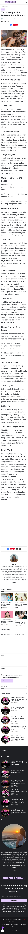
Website (3, 668)
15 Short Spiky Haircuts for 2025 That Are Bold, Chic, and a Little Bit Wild (19, 699)
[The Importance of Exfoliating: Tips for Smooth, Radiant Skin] (21, 615)
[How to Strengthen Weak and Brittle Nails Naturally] (7, 614)
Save (16, 25)
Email (3, 662)
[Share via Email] (17, 549)
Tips (7, 6)
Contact (14, 926)
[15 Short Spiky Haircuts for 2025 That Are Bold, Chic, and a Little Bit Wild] (5, 701)
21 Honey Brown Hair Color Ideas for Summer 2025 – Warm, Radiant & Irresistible (18, 810)
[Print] (20, 549)
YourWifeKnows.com (14, 921)
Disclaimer (16, 924)
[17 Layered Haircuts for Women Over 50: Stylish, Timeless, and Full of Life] (5, 739)
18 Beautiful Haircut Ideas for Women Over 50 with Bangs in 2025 (19, 728)
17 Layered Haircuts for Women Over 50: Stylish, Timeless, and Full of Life (17, 737)
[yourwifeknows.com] (10, 2)
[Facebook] (11, 25)
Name (3, 655)
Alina (4, 19)
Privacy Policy (23, 924)
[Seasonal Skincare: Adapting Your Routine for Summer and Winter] (21, 597)
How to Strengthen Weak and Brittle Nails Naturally (7, 621)
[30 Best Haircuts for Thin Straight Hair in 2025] (5, 710)
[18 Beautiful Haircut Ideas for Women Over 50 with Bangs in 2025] (5, 730)
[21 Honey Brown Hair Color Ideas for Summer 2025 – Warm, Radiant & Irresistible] (5, 812)
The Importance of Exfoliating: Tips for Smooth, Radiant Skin (20, 622)
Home (3, 6)
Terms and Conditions (7, 924)
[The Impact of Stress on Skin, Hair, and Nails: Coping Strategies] (7, 597)
